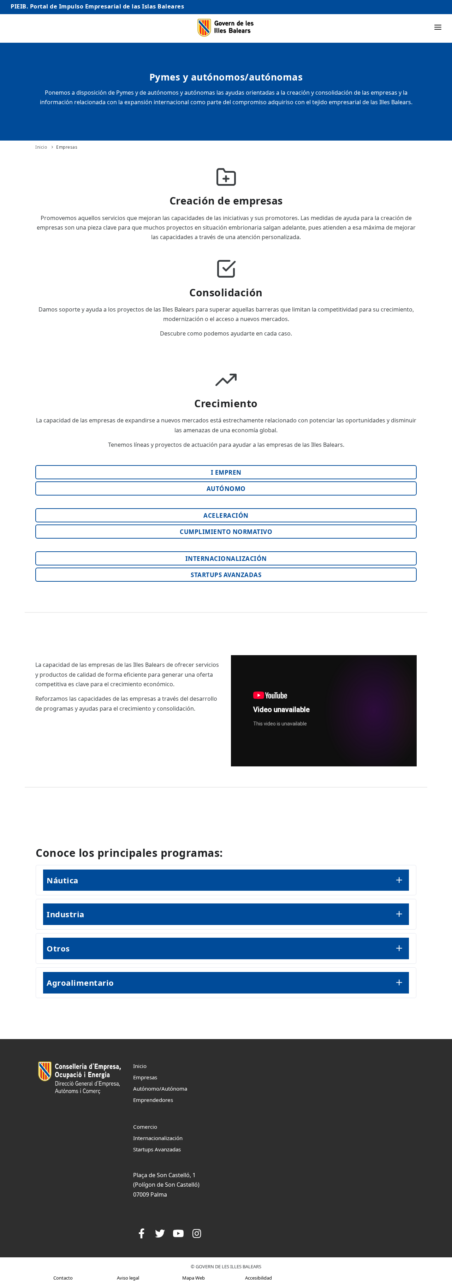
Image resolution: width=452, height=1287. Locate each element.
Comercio (145, 1126)
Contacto (63, 1278)
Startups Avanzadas (157, 1149)
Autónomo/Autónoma (160, 1088)
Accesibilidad (258, 1278)
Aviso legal (128, 1278)
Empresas (66, 147)
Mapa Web (193, 1278)
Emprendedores (153, 1099)
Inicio (41, 147)
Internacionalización (158, 1137)
